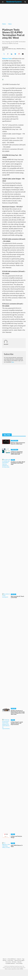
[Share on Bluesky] (15, 54)
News (10, 24)
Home (4, 24)
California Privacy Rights (19, 960)
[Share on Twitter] (4, 54)
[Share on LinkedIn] (11, 54)
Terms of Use (8, 962)
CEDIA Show (14, 440)
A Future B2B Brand (12, 959)
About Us (4, 959)
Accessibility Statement (10, 963)
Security (13, 594)
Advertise (4, 960)
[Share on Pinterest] (19, 54)
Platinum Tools (7, 58)
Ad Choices (14, 962)
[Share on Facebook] (8, 54)
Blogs (13, 843)
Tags (23, 959)
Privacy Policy (10, 960)
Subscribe (19, 962)
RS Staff (6, 47)
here (12, 362)
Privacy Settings (19, 963)
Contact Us (19, 959)
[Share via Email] (23, 54)
